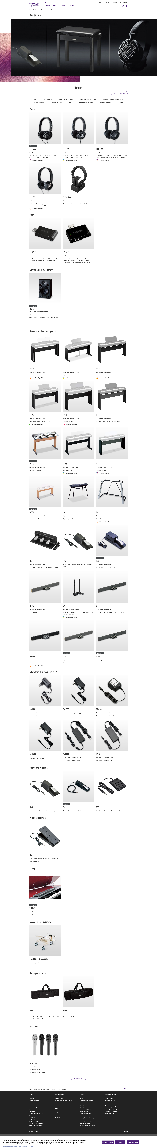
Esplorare (71, 6)
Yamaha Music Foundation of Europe (63, 1100)
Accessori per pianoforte (86, 102)
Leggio (71, 102)
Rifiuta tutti (120, 1142)
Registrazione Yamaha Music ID (87, 1118)
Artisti (54, 6)
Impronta (5, 1146)
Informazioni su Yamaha (111, 1094)
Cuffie (36, 99)
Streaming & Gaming (34, 1121)
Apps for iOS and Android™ (36, 1125)
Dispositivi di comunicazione (36, 1123)
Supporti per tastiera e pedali (88, 99)
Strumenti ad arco (33, 1109)
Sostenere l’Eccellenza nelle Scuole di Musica (66, 1102)
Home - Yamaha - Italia (34, 9)
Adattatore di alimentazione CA (112, 99)
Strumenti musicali (45, 9)
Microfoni (120, 102)
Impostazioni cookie (107, 1142)
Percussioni (32, 1111)
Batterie (31, 1106)
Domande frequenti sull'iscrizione (87, 1125)
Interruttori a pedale (38, 102)
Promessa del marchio (110, 1102)
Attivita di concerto (59, 1104)
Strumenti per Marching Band (36, 1113)
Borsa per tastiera (105, 102)
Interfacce (47, 99)
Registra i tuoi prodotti (85, 1123)
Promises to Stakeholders (111, 1108)
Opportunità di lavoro (110, 1104)
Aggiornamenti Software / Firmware (88, 1109)
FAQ (81, 1102)
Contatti (82, 1098)
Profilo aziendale (109, 1098)
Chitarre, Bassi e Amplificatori (36, 1104)
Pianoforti (48, 3)
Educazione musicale (60, 1094)
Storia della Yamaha (110, 1109)
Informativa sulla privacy (14, 1146)
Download (62, 6)
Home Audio (32, 1119)
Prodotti (47, 6)
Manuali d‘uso (83, 1108)
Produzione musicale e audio (36, 1102)
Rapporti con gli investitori (111, 1111)
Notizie (56, 1108)
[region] (78, 1142)
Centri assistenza (84, 1104)
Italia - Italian (118, 2)
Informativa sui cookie (27, 1146)
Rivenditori (101, 2)
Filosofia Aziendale (109, 1106)
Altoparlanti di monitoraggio (65, 99)
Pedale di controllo (56, 102)
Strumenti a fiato (33, 1108)
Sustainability (108, 1113)
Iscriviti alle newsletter (85, 1121)
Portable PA (32, 1117)
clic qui (47, 1143)
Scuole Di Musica (59, 1098)
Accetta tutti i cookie (133, 1142)
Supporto (107, 2)
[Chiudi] (154, 1142)
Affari (124, 2)
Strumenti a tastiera (34, 1100)
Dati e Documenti (84, 1111)
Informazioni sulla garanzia (86, 1100)
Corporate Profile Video (110, 1100)
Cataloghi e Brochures (85, 1106)
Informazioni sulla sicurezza (86, 1113)
